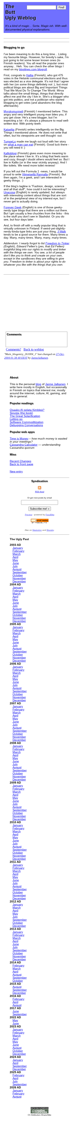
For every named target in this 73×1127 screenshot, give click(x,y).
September (20, 572)
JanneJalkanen (39, 357)
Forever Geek (12, 207)
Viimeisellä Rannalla (35, 174)
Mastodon (37, 530)
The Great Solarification (25, 416)
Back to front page (21, 464)
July (15, 566)
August (17, 569)
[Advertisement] (36, 301)
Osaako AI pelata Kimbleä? (27, 409)
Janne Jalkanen (55, 384)
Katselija (9, 129)
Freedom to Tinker (57, 243)
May (15, 560)
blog (38, 384)
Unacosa (9, 192)
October (18, 575)
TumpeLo (10, 141)
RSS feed (39, 492)
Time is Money (19, 438)
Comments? (13, 349)
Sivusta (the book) (21, 413)
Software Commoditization (26, 422)
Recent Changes (20, 461)
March (17, 554)
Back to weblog (34, 349)
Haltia (29, 75)
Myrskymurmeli (13, 111)
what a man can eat (20, 144)
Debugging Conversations (26, 425)
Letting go (16, 419)
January (18, 547)
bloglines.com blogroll (33, 69)
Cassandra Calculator (24, 444)
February (18, 551)
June (16, 563)
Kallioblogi (10, 153)
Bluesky (50, 530)
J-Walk (61, 231)
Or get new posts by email (39, 498)
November (19, 578)
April (15, 557)
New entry (16, 471)
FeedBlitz (50, 515)
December (19, 581)
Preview (28, 515)
